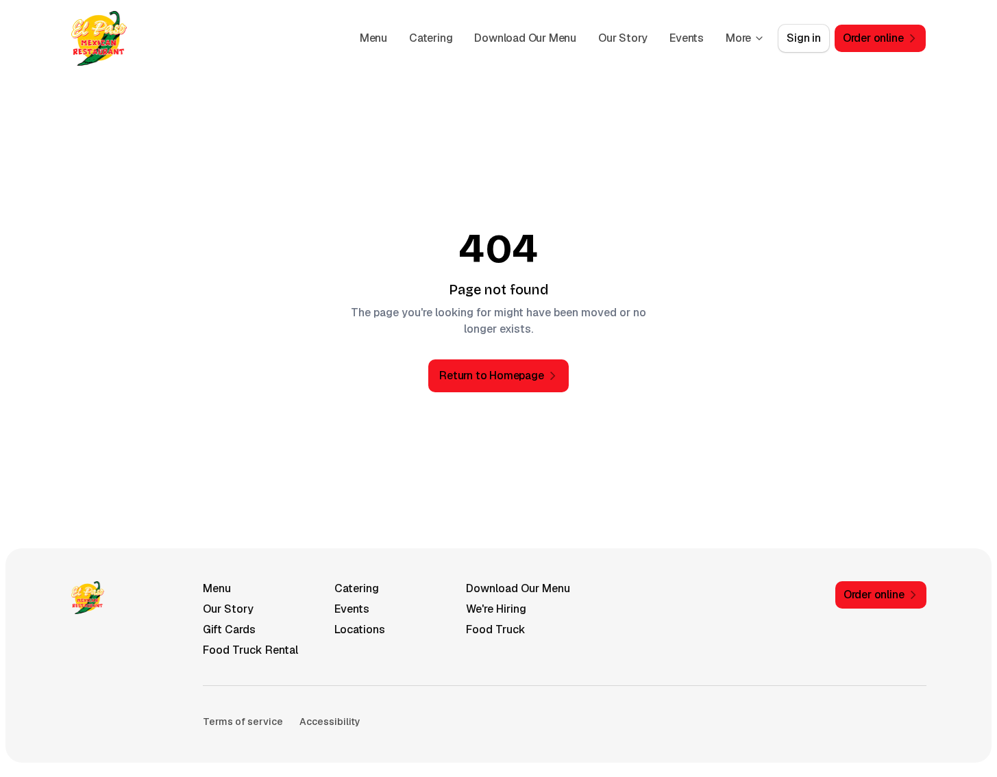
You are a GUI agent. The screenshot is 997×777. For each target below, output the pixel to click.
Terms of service (243, 721)
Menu (373, 38)
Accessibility (329, 721)
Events (686, 38)
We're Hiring (496, 609)
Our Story (623, 38)
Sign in (804, 38)
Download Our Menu (525, 38)
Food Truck (496, 629)
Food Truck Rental (250, 650)
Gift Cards (229, 629)
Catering (430, 38)
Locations (359, 629)
